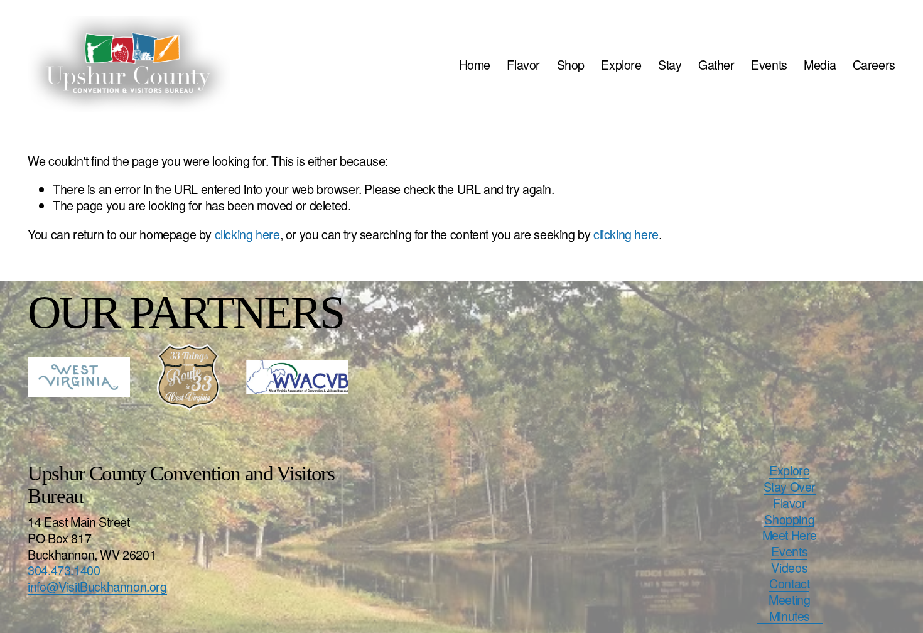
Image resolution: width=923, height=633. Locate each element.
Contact (789, 583)
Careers (874, 64)
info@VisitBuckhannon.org (97, 586)
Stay (669, 64)
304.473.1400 (64, 570)
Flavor (523, 64)
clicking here (247, 234)
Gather (716, 64)
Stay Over (790, 487)
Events (769, 64)
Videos (789, 568)
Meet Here (789, 535)
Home (474, 64)
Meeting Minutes (789, 608)
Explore (621, 64)
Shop (571, 64)
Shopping (789, 519)
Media (820, 64)
